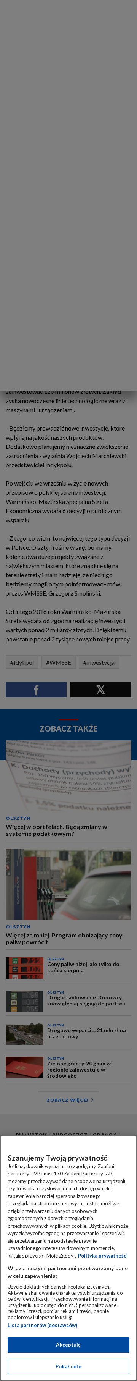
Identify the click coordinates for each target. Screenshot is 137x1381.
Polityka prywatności (103, 1256)
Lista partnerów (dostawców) (42, 1325)
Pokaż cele (68, 1366)
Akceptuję (68, 1345)
